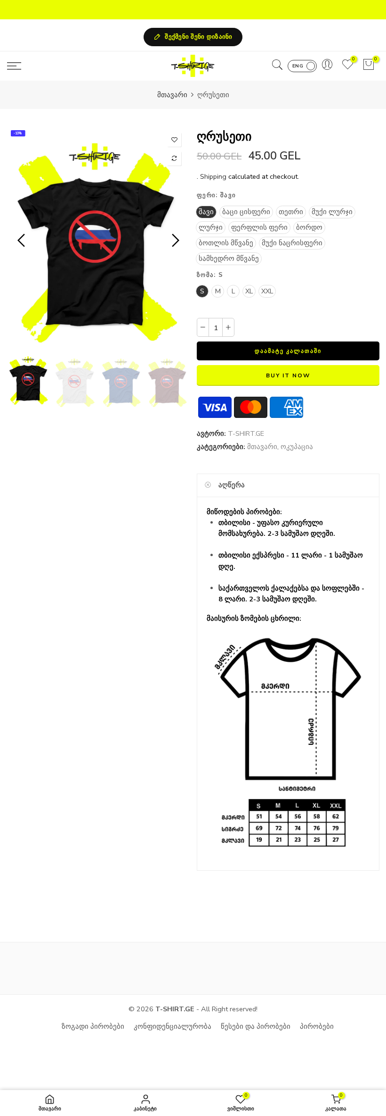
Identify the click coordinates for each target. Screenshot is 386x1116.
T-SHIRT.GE (246, 433)
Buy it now (287, 375)
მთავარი (172, 95)
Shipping (213, 176)
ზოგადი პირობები (93, 1026)
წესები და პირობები (255, 1026)
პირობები (317, 1026)
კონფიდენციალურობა (172, 1026)
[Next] (174, 240)
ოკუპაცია (297, 446)
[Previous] (22, 240)
